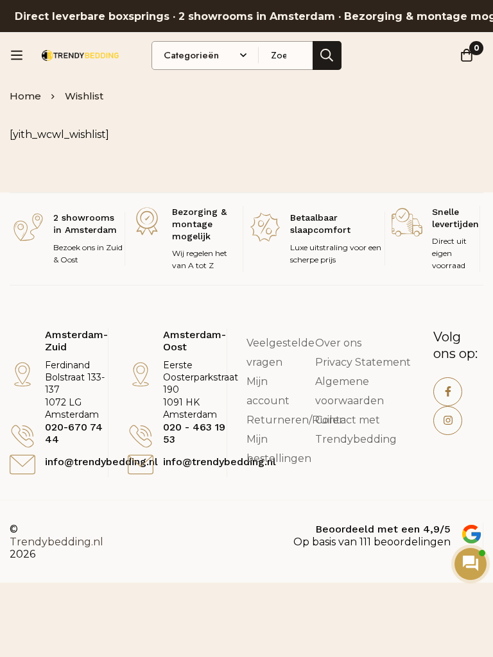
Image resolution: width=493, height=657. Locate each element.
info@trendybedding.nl (101, 462)
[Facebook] (447, 391)
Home (25, 96)
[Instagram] (447, 420)
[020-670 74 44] (22, 436)
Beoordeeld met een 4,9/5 (383, 529)
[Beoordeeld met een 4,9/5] (471, 534)
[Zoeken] (327, 55)
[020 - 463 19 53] (140, 436)
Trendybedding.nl (56, 542)
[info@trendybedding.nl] (22, 464)
